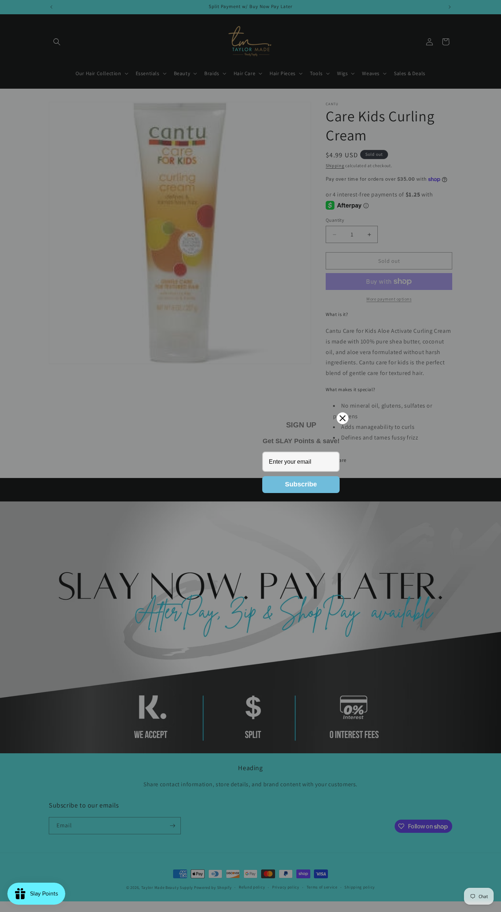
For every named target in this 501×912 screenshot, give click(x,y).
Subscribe (301, 484)
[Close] (342, 418)
